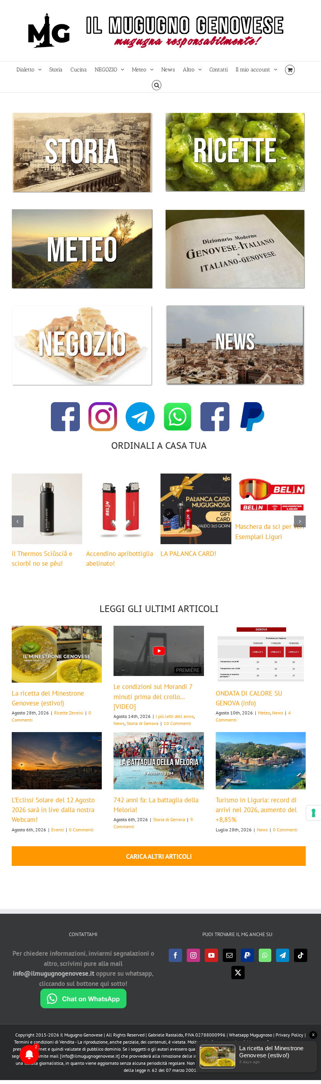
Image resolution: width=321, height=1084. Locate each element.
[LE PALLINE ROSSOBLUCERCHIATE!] (121, 478)
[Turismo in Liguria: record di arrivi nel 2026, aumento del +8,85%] (261, 768)
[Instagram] (193, 963)
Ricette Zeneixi (68, 720)
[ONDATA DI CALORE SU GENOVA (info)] (261, 662)
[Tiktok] (300, 963)
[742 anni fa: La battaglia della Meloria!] (159, 768)
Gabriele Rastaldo (165, 1043)
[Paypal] (247, 963)
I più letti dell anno (175, 724)
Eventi (57, 837)
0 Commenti (81, 837)
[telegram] (140, 405)
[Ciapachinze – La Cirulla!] (270, 478)
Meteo (264, 720)
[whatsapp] (177, 405)
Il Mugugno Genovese (81, 1043)
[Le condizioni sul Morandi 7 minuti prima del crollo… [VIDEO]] (159, 659)
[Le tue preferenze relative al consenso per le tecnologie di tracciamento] (313, 812)
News (119, 731)
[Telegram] (282, 963)
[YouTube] (211, 963)
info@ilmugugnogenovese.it (53, 981)
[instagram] (102, 405)
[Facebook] (175, 963)
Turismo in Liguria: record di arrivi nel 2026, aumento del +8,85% (256, 817)
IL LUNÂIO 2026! (36, 553)
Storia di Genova (142, 731)
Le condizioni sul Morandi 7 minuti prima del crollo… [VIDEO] (153, 704)
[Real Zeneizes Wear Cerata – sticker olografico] (195, 478)
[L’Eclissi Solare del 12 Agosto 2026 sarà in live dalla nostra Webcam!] (57, 768)
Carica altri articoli (159, 864)
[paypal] (252, 405)
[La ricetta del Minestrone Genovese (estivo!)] (57, 662)
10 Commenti (177, 731)
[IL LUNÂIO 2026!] (47, 478)
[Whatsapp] (265, 963)
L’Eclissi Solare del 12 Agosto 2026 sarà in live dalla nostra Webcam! (53, 817)
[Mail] (229, 963)
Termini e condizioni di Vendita (44, 1050)
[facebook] (65, 405)
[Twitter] (238, 980)
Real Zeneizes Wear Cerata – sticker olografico (188, 561)
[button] (157, 84)
